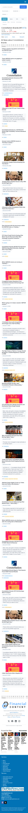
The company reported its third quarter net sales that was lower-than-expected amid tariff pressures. (13, 510)
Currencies (13, 22)
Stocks (11, 19)
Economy (6, 422)
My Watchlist (15, 11)
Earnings (6, 256)
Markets (4, 19)
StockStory (5, 123)
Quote (6, 37)
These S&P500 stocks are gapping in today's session (12, 59)
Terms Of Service (16, 717)
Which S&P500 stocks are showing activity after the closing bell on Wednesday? (14, 521)
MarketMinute (6, 476)
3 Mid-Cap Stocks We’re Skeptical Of (12, 673)
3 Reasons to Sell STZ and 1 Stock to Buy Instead (13, 109)
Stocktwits (5, 242)
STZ (24, 28)
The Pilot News (9, 807)
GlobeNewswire (6, 577)
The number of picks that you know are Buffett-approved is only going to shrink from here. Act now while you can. (14, 189)
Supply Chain (11, 478)
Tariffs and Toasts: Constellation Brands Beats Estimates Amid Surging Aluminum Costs (13, 461)
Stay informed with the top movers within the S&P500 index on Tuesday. (13, 226)
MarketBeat (5, 168)
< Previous (4, 45)
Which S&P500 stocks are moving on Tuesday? (12, 262)
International (18, 22)
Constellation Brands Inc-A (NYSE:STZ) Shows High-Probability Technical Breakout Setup (14, 131)
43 (26, 45)
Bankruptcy (7, 370)
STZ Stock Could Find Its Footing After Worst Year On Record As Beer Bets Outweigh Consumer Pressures (12, 237)
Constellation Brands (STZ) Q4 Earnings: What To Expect (13, 591)
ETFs (17, 19)
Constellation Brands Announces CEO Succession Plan (12, 78)
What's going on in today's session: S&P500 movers (14, 303)
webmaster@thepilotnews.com (12, 799)
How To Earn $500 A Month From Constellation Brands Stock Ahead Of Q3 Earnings (13, 646)
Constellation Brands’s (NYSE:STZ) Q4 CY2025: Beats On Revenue (12, 542)
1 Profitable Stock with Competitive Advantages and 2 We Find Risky (11, 322)
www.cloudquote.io (14, 712)
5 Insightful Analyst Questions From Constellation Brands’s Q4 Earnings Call (13, 282)
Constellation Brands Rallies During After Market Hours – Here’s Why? (13, 502)
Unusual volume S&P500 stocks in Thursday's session (11, 141)
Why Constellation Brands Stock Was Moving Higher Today (12, 436)
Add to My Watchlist (5, 34)
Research (22, 37)
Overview (4, 22)
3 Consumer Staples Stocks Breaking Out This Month (13, 163)
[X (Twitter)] (8, 721)
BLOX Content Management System (11, 810)
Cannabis (10, 370)
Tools (23, 19)
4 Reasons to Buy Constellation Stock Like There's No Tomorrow (13, 207)
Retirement (7, 691)
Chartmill (5, 54)
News (8, 22)
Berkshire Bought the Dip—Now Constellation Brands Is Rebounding (12, 384)
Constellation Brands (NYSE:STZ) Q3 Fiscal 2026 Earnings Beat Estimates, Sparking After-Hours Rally (14, 248)
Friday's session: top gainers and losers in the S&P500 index (13, 49)
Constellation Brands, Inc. (8, 575)
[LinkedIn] (15, 721)
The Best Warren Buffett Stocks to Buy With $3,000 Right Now (14, 182)
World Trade (11, 422)
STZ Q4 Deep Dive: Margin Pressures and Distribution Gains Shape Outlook (13, 405)
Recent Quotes (5, 11)
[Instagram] (19, 721)
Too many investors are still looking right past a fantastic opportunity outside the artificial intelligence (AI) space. (14, 215)
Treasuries (5, 24)
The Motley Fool (6, 219)
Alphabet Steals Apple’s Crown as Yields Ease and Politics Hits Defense (13, 483)
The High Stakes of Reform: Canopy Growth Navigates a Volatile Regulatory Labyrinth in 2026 (14, 352)
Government (7, 516)
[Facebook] (12, 721)
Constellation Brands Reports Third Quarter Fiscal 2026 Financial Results (14, 570)
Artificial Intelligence (8, 221)
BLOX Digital (21, 810)
